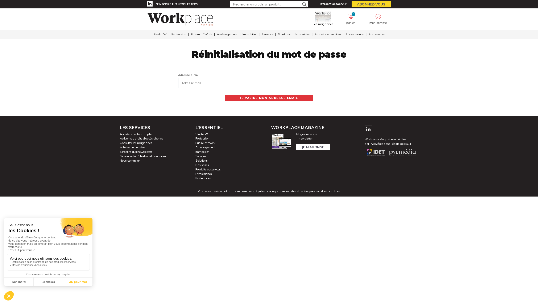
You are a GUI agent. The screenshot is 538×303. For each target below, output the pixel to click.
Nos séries (302, 34)
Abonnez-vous (371, 4)
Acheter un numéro (132, 147)
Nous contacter (130, 160)
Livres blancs (355, 34)
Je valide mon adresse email (269, 98)
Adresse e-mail (188, 75)
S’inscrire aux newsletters (177, 4)
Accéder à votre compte (136, 134)
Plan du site (232, 191)
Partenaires (377, 34)
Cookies (334, 191)
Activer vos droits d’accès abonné (142, 138)
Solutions (284, 34)
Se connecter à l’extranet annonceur (143, 156)
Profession (178, 34)
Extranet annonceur (333, 4)
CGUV (271, 191)
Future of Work (201, 34)
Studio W (160, 34)
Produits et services (328, 34)
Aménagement (227, 34)
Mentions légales (253, 191)
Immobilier (250, 34)
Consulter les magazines (136, 143)
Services (267, 34)
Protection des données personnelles (302, 191)
